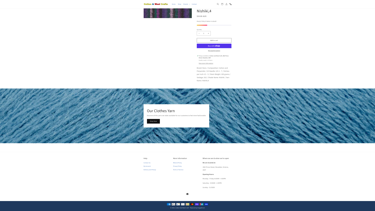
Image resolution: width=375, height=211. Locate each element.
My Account (147, 166)
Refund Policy (177, 163)
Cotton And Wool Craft (182, 208)
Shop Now (153, 121)
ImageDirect (201, 208)
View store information (206, 63)
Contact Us (147, 163)
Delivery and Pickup (150, 170)
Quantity (199, 29)
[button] (186, 4)
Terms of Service (178, 170)
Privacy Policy (177, 166)
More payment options (214, 50)
